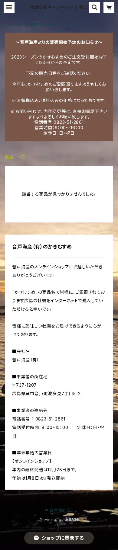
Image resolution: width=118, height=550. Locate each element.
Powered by (52, 519)
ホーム (11, 24)
